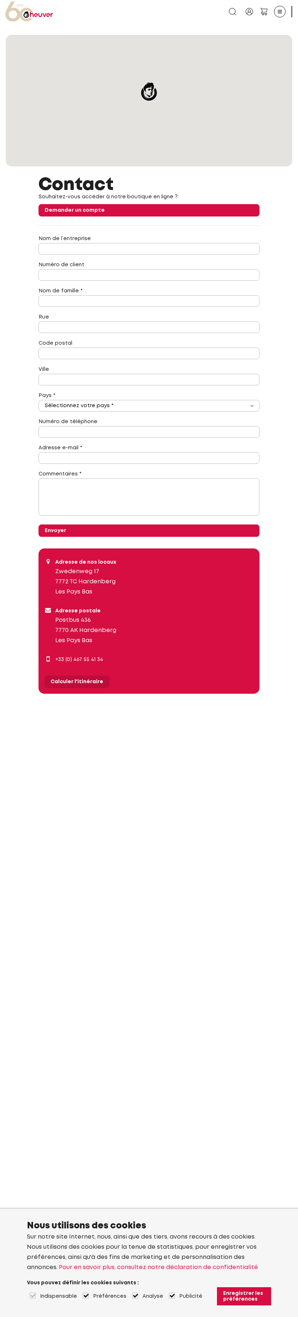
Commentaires (60, 474)
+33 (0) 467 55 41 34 (79, 659)
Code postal (55, 343)
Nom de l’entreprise (65, 238)
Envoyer (55, 530)
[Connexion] (249, 11)
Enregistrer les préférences (243, 1296)
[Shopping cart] (263, 11)
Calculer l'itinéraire (77, 682)
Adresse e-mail (60, 448)
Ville (44, 369)
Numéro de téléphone (68, 422)
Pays (47, 395)
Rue (44, 317)
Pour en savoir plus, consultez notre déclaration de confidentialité (158, 1267)
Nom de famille (60, 291)
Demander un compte (75, 210)
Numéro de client (61, 265)
